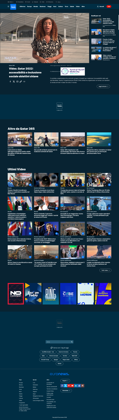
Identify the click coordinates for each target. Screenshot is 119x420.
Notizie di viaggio (39, 260)
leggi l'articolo (103, 86)
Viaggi (49, 6)
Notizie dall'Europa (39, 188)
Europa (29, 6)
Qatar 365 (10, 147)
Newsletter (65, 390)
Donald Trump (45, 359)
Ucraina (65, 355)
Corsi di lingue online (38, 400)
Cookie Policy (50, 391)
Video (78, 6)
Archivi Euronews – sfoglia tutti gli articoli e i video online (24, 409)
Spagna (56, 359)
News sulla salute (92, 211)
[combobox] (64, 2)
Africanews (36, 398)
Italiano (11, 2)
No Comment (90, 188)
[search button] (56, 2)
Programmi (22, 402)
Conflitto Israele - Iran (48, 352)
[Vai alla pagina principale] (13, 7)
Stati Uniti (74, 355)
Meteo (34, 387)
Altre (48, 379)
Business (42, 6)
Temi (20, 379)
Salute (72, 6)
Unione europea (53, 355)
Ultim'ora (22, 6)
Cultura (60, 6)
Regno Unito (66, 359)
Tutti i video (105, 270)
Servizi (35, 379)
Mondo (36, 6)
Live (109, 6)
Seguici (35, 391)
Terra (66, 6)
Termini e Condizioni (52, 389)
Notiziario (35, 385)
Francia (75, 352)
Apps (34, 393)
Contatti (49, 397)
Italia (43, 355)
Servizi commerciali (52, 386)
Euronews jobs (50, 399)
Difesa (76, 359)
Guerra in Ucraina (63, 352)
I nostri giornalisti (23, 405)
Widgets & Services (38, 396)
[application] (44, 38)
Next (54, 6)
